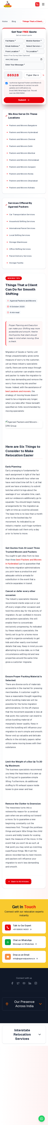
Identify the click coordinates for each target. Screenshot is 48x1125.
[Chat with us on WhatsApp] (41, 1118)
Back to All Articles (20, 881)
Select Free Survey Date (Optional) (17, 55)
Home (5, 21)
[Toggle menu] (43, 4)
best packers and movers (18, 391)
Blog (14, 21)
